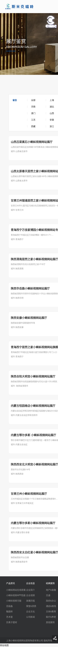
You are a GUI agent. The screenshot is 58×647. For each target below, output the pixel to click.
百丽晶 (9, 605)
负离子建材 (11, 622)
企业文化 (30, 611)
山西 (52, 113)
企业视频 (30, 595)
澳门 (33, 113)
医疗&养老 (51, 616)
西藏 (33, 126)
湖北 (52, 106)
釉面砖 (9, 611)
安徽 (52, 119)
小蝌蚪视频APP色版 (16, 595)
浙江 (52, 126)
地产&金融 (51, 589)
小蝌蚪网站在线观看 (16, 589)
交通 (48, 595)
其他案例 (50, 622)
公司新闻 (30, 616)
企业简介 (30, 589)
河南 (33, 106)
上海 (52, 100)
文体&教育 (51, 611)
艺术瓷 (9, 616)
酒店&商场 (51, 605)
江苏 (33, 119)
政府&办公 (51, 600)
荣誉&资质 (31, 605)
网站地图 (4, 645)
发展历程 (30, 600)
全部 (33, 100)
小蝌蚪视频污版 (13, 600)
